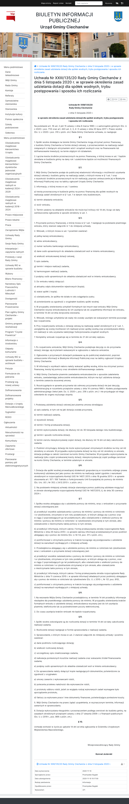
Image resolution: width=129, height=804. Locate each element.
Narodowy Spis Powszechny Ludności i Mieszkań (13, 289)
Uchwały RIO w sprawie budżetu (13, 267)
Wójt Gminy (11, 80)
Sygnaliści (10, 412)
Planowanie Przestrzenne (12, 305)
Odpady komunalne (10, 350)
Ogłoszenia (9, 422)
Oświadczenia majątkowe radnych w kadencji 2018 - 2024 (13, 203)
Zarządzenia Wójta (14, 230)
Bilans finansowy (13, 279)
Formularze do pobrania (12, 375)
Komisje (9, 90)
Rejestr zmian (58, 3)
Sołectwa (10, 133)
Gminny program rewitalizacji (13, 325)
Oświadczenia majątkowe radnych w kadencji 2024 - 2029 (13, 185)
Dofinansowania (13, 390)
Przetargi (9, 454)
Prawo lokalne (12, 220)
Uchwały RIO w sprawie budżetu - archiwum (14, 360)
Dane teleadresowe (12, 73)
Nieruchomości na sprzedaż (14, 434)
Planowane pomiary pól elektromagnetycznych (15, 462)
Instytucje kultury (13, 114)
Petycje (9, 368)
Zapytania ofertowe (10, 447)
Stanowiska (11, 109)
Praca (8, 225)
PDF (116, 99)
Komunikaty (11, 440)
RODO (8, 417)
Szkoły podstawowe (11, 126)
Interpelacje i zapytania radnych (14, 250)
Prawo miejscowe (14, 215)
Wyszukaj (108, 3)
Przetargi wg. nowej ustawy (12, 383)
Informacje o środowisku (11, 342)
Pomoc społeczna (14, 119)
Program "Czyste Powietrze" (13, 333)
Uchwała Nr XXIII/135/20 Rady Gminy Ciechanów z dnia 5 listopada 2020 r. (74, 764)
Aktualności (11, 427)
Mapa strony (46, 3)
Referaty (9, 95)
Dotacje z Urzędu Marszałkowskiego (14, 405)
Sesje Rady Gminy (14, 243)
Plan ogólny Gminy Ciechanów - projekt (14, 315)
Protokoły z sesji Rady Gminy (13, 259)
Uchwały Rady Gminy (12, 237)
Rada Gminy (11, 85)
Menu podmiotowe (13, 67)
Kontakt (69, 3)
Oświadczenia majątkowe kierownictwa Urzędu (12, 148)
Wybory (9, 273)
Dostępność (11, 298)
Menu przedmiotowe (14, 138)
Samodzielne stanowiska (11, 102)
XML (124, 99)
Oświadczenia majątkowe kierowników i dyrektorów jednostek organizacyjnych (13, 165)
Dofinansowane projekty (13, 397)
